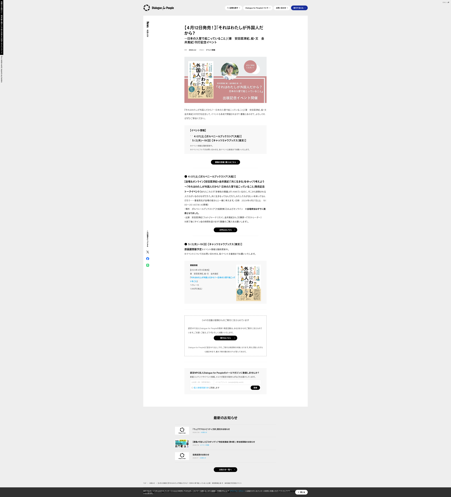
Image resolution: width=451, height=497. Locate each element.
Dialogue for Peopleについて (256, 8)
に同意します (206, 388)
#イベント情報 (204, 445)
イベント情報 (210, 50)
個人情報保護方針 (201, 387)
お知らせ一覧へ (225, 469)
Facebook (147, 258)
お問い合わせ (281, 8)
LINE (147, 265)
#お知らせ (204, 432)
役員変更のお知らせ (201, 454)
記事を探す (233, 8)
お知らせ (152, 483)
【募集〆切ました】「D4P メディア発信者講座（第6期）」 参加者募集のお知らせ (224, 441)
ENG (444, 2)
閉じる (302, 492)
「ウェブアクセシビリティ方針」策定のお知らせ (211, 429)
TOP (144, 483)
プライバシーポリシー (237, 491)
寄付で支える (298, 8)
